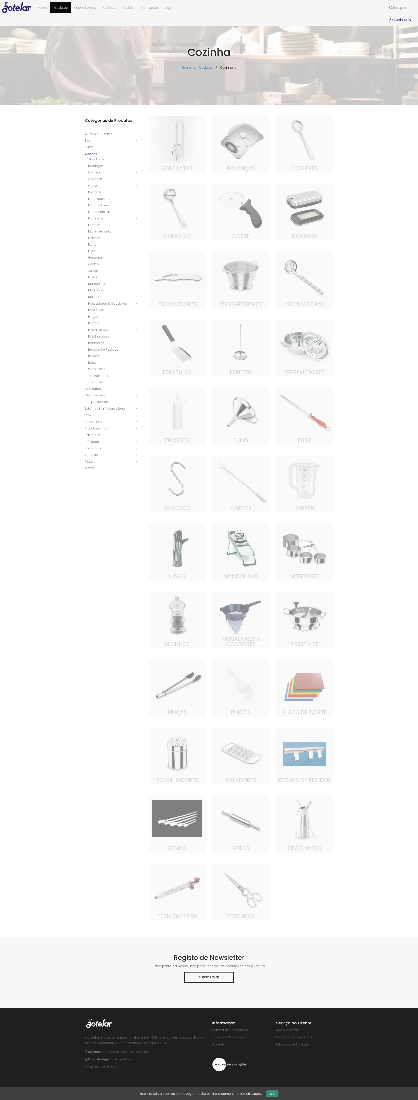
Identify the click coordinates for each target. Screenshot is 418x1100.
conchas (95, 179)
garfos (93, 264)
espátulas (95, 218)
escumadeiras (99, 212)
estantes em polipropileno (105, 408)
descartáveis (95, 395)
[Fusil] (304, 416)
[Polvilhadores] (177, 756)
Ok (272, 1094)
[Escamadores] (177, 280)
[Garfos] (240, 484)
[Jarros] (304, 484)
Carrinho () (403, 13)
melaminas (93, 421)
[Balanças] (240, 144)
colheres (95, 172)
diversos (94, 192)
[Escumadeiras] (304, 280)
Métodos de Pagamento (295, 1037)
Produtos (61, 7)
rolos (92, 362)
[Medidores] (304, 552)
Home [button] (42, 7)
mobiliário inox (96, 428)
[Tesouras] (240, 892)
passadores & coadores (107, 303)
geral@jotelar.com (125, 1059)
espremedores (99, 231)
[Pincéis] (240, 688)
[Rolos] (240, 824)
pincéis (93, 323)
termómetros (99, 375)
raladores (96, 343)
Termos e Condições (228, 1037)
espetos (94, 225)
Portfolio (128, 7)
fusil (91, 251)
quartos (91, 455)
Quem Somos (85, 7)
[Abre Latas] (177, 144)
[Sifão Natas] (304, 824)
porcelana (93, 448)
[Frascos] (177, 416)
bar (87, 140)
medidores (96, 290)
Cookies (218, 1044)
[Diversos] (304, 212)
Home (186, 67)
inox (88, 415)
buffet (89, 147)
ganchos (95, 257)
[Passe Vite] (304, 620)
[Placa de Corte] (304, 688)
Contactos (149, 7)
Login (168, 7)
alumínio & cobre (98, 134)
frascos (94, 238)
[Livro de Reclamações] (229, 1064)
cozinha (91, 154)
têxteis (90, 461)
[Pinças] (177, 688)
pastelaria (92, 435)
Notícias (109, 7)
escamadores (99, 199)
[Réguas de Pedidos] (304, 756)
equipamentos (96, 402)
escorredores (98, 205)
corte (92, 185)
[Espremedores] (304, 348)
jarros (93, 270)
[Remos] (177, 824)
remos (93, 356)
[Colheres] (304, 144)
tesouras (95, 382)
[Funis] (240, 416)
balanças (95, 166)
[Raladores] (240, 756)
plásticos (92, 442)
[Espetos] (240, 348)
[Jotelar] (18, 7)
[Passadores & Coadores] (240, 620)
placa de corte (99, 330)
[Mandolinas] (240, 552)
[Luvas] (177, 552)
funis (92, 244)
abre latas (96, 159)
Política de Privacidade (230, 1030)
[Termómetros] (177, 892)
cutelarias (93, 389)
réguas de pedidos (103, 349)
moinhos (94, 297)
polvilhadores (98, 336)
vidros (90, 468)
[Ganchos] (177, 484)
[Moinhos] (177, 620)
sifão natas (97, 369)
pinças (93, 316)
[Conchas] (177, 212)
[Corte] (240, 212)
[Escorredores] (240, 280)
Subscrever (209, 977)
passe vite (96, 310)
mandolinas (97, 284)
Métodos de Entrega (292, 1044)
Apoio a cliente (287, 1030)
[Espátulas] (177, 348)
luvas (92, 277)
